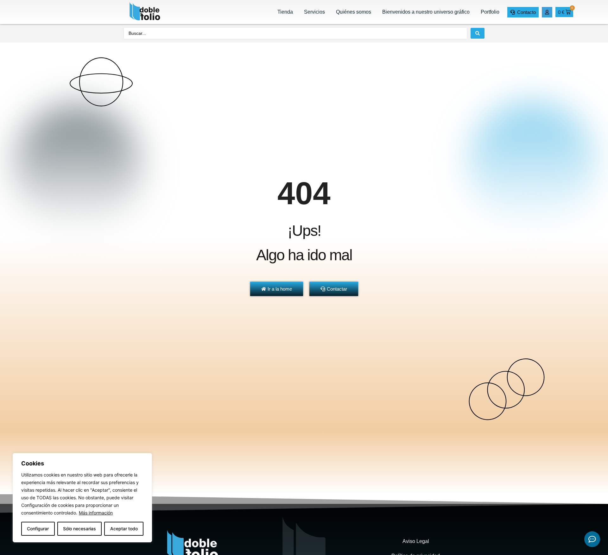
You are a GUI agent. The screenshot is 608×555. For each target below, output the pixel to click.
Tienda (285, 12)
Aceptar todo (124, 528)
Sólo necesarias (79, 528)
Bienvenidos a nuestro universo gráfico (426, 12)
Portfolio (490, 12)
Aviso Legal (415, 541)
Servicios (314, 12)
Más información (96, 512)
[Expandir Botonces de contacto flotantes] (592, 539)
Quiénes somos (353, 12)
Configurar (38, 528)
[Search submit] (477, 33)
